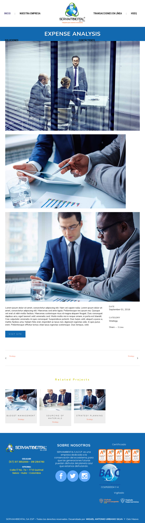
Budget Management (21, 416)
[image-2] (65, 210)
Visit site (15, 334)
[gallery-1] (72, 303)
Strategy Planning (89, 416)
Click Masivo (132, 519)
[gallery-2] (72, 132)
